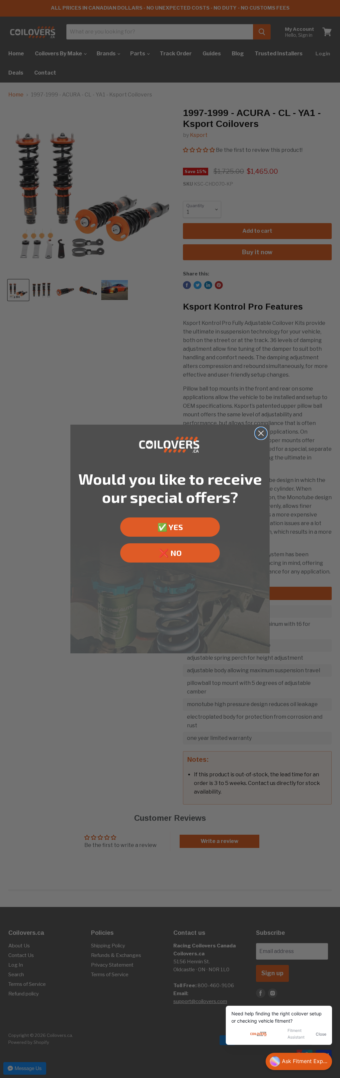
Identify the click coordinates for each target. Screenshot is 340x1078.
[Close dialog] (261, 433)
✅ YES (170, 527)
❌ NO (170, 553)
